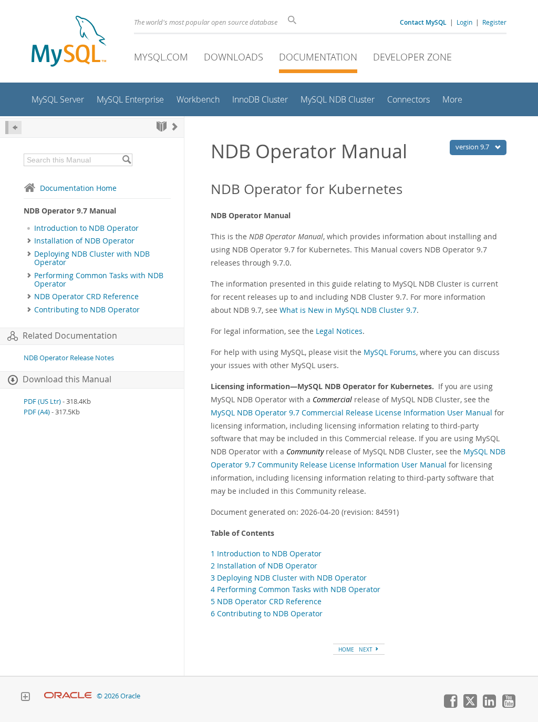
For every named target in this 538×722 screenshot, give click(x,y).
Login (464, 22)
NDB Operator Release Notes (69, 357)
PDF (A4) (37, 412)
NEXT (366, 649)
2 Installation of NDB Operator (264, 566)
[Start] (162, 126)
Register (494, 22)
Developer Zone (412, 56)
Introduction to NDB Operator (86, 228)
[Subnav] (29, 241)
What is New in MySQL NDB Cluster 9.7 (348, 310)
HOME (346, 649)
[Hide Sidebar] (13, 127)
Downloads (233, 56)
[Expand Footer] (25, 698)
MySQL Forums (390, 352)
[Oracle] (68, 696)
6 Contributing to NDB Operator (267, 613)
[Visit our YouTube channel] (508, 705)
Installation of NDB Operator (84, 241)
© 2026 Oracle (118, 696)
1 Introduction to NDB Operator (266, 553)
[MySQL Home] (68, 42)
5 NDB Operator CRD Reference (266, 601)
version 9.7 (473, 146)
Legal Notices (339, 331)
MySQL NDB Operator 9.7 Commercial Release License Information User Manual (351, 413)
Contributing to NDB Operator (87, 309)
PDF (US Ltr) (42, 401)
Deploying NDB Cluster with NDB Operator (92, 258)
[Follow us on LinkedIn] (489, 705)
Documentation (318, 56)
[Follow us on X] (469, 705)
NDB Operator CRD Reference (86, 296)
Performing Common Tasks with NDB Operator (98, 280)
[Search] (126, 160)
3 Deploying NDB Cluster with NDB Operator (289, 578)
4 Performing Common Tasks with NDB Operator (295, 589)
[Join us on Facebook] (450, 705)
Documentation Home (78, 188)
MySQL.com (161, 56)
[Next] (175, 126)
